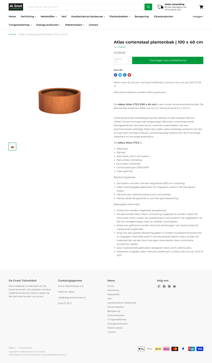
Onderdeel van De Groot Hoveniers (25, 354)
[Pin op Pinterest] (129, 75)
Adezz (122, 47)
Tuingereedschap (19, 24)
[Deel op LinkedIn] (124, 75)
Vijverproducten (163, 16)
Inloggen (198, 16)
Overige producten (47, 24)
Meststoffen (48, 16)
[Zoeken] (148, 7)
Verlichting (28, 16)
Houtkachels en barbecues (87, 16)
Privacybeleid (25, 348)
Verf (63, 16)
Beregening (142, 16)
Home (12, 16)
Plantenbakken (119, 16)
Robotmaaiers (74, 24)
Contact (93, 24)
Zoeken (12, 348)
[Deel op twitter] (120, 75)
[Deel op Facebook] (115, 75)
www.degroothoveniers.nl (54, 354)
